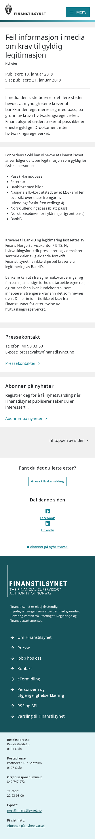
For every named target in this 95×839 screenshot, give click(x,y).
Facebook (47, 518)
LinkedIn (47, 530)
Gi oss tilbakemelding (47, 481)
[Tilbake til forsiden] (26, 10)
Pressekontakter (20, 363)
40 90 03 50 (32, 346)
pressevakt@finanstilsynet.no (46, 352)
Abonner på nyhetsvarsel (49, 547)
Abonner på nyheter (24, 418)
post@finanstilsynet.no (24, 810)
